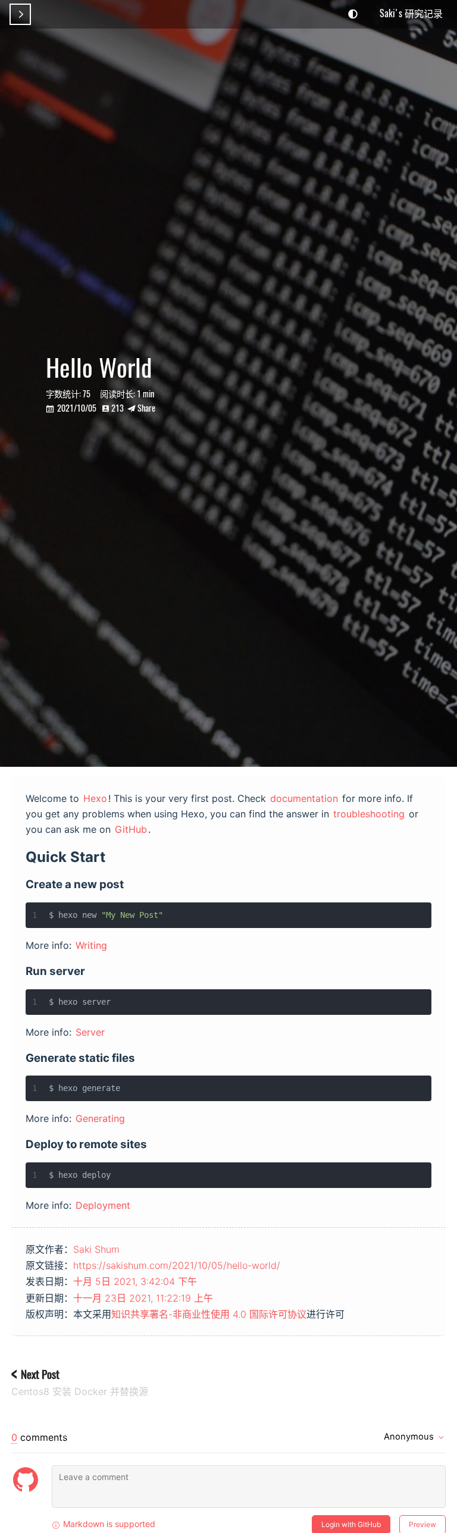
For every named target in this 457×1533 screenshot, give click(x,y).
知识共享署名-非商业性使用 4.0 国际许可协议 (208, 1314)
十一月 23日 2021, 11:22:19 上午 (143, 1298)
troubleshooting (369, 814)
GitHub (131, 829)
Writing (91, 945)
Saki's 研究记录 (411, 13)
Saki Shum (96, 1249)
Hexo (95, 798)
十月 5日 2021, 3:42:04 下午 (135, 1281)
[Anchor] (113, 855)
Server (90, 1032)
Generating (100, 1118)
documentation (304, 798)
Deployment (103, 1205)
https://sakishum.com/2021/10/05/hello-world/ (176, 1265)
